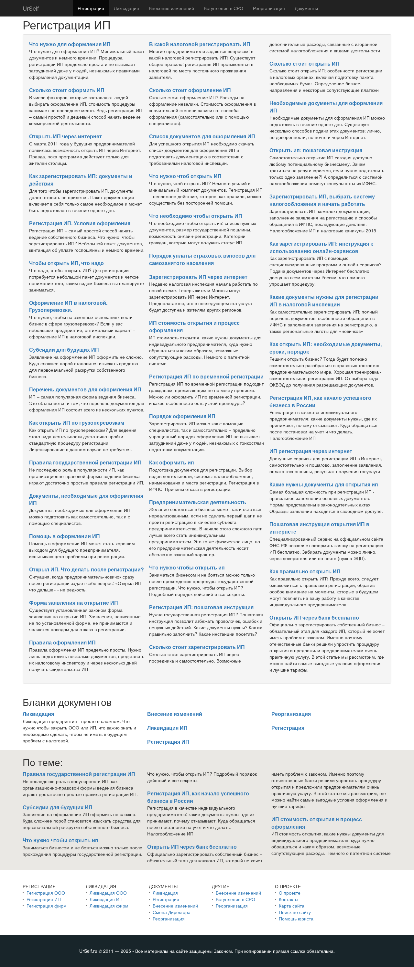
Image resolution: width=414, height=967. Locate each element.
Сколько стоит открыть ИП (304, 63)
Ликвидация (126, 8)
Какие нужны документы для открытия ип (323, 484)
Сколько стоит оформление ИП (190, 90)
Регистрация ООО (46, 892)
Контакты (288, 899)
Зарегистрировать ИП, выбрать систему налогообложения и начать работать (322, 200)
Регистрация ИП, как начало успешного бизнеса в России (320, 401)
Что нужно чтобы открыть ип (187, 567)
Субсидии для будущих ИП (64, 349)
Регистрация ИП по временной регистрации (206, 376)
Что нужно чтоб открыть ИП (185, 176)
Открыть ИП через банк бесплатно (314, 617)
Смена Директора (172, 912)
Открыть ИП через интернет (65, 136)
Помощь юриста (296, 918)
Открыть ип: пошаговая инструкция (315, 150)
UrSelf (31, 8)
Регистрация (91, 8)
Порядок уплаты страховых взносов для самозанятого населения (202, 259)
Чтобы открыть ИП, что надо (66, 263)
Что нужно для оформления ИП (70, 44)
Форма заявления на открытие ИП (73, 602)
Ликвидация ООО (108, 892)
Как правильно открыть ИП (305, 571)
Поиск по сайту (295, 912)
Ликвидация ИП (167, 727)
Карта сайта (291, 905)
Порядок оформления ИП (182, 416)
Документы (306, 8)
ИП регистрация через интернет (310, 451)
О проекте (289, 892)
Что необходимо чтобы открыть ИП (195, 215)
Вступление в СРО (223, 8)
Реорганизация (269, 8)
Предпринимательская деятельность (197, 502)
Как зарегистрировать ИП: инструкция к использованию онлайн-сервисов (321, 247)
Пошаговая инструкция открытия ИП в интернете (319, 527)
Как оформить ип (171, 462)
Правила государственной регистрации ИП (85, 462)
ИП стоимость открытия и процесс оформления (194, 326)
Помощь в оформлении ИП (64, 536)
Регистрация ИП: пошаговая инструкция (201, 607)
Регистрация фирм (47, 905)
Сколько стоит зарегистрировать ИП (197, 647)
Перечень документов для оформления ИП (85, 389)
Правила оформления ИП (62, 642)
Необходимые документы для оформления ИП (326, 106)
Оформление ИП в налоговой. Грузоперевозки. (68, 306)
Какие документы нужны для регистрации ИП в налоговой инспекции (323, 300)
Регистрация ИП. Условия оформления (79, 223)
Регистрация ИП (168, 741)
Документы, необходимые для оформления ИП (86, 499)
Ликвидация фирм (109, 905)
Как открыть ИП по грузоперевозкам (76, 422)
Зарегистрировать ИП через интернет (198, 277)
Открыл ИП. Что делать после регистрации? (86, 569)
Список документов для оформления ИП (202, 136)
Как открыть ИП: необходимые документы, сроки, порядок (325, 347)
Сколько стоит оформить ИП (66, 90)
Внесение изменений (171, 8)
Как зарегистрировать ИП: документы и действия (80, 179)
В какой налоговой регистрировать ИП (199, 44)
